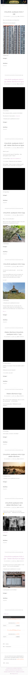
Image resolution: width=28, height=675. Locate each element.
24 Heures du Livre (14, 673)
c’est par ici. (17, 116)
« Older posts (5, 614)
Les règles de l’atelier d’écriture (13, 668)
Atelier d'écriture (19, 75)
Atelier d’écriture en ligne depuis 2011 (13, 669)
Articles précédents (7, 617)
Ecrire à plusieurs (20, 671)
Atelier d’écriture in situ (9, 671)
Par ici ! (4, 311)
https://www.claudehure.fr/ (15, 158)
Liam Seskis (5, 532)
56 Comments (21, 561)
